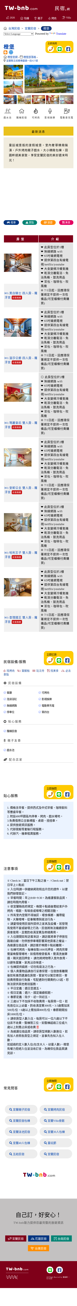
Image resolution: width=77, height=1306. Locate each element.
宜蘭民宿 (53, 1154)
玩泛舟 (39, 670)
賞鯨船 (25, 670)
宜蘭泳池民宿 (21, 1131)
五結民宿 (18, 1154)
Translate (61, 33)
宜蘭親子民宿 (21, 1109)
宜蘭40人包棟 (21, 1143)
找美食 (54, 670)
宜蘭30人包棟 (56, 1131)
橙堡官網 (13, 57)
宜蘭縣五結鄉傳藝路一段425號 (22, 60)
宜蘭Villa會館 (55, 1120)
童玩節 (51, 1143)
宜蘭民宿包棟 (21, 1120)
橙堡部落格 (30, 57)
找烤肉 (10, 670)
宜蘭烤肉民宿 (56, 1109)
